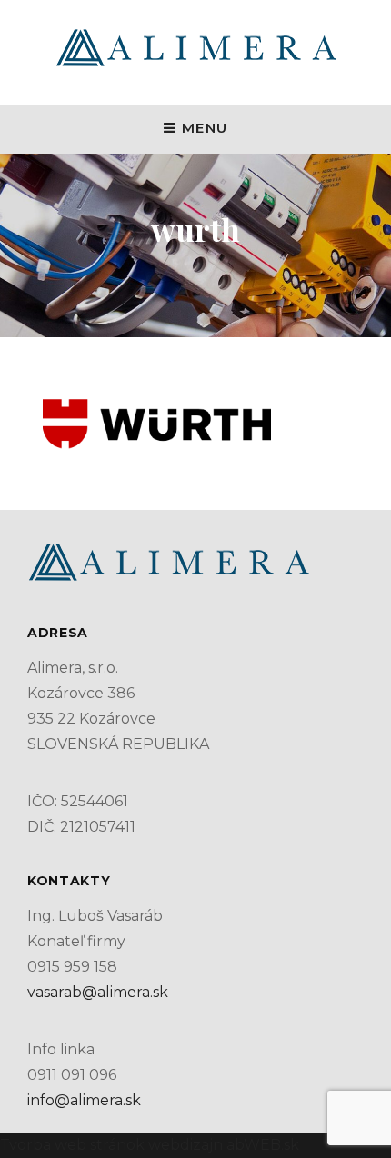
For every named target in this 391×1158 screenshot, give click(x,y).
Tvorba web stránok (72, 1144)
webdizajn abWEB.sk (222, 1144)
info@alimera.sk (84, 1100)
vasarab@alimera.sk (97, 992)
